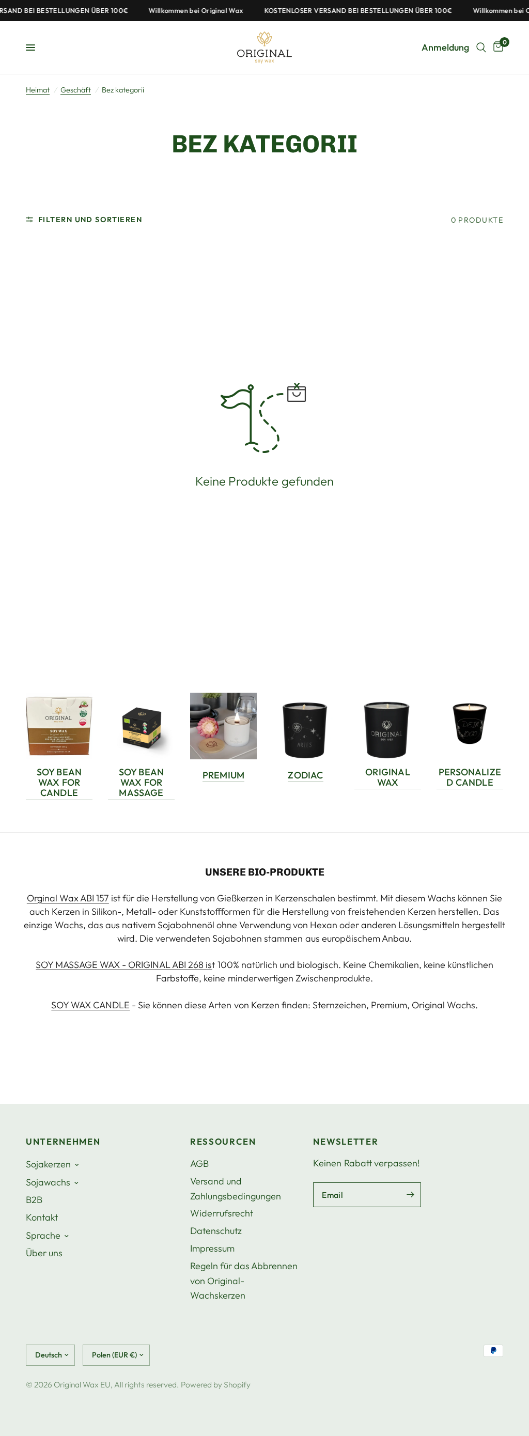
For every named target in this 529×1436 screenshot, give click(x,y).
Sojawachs (48, 1182)
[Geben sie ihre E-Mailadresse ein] (410, 1194)
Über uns (44, 1253)
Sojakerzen (48, 1164)
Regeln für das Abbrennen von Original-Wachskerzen (244, 1281)
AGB (199, 1163)
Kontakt (42, 1217)
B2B (34, 1200)
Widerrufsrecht (221, 1213)
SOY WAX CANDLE (90, 1005)
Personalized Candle (470, 777)
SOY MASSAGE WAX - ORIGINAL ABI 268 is (124, 965)
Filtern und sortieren (90, 219)
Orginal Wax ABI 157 (68, 898)
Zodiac (305, 775)
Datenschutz (216, 1231)
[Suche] (481, 47)
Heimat (38, 90)
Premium (223, 775)
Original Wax (387, 777)
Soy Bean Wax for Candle (59, 783)
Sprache (43, 1235)
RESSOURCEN (223, 1141)
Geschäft (75, 90)
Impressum (212, 1248)
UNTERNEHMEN (63, 1141)
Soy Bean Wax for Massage (141, 783)
